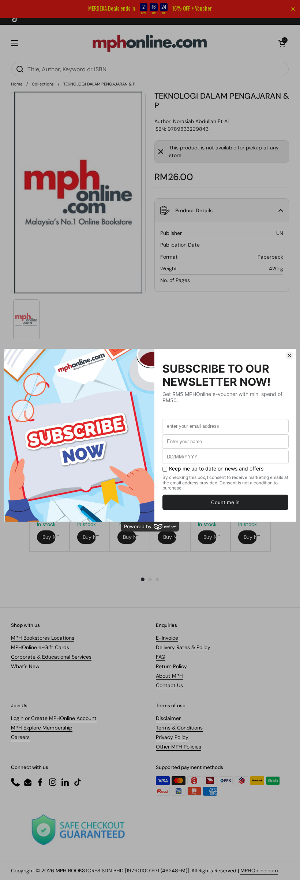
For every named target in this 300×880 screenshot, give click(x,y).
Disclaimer (168, 718)
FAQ (160, 657)
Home (16, 84)
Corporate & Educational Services (51, 657)
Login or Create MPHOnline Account (54, 718)
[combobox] (150, 69)
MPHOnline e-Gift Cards (40, 647)
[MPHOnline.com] (149, 43)
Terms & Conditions (179, 727)
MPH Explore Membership (41, 727)
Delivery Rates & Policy (183, 647)
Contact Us (169, 685)
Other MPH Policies (178, 746)
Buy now (49, 537)
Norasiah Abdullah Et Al (201, 121)
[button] (281, 43)
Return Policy (171, 666)
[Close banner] (293, 9)
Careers (20, 737)
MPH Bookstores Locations (42, 638)
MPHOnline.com (259, 870)
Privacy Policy (172, 737)
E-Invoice (167, 638)
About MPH (169, 676)
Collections (43, 84)
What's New (25, 666)
